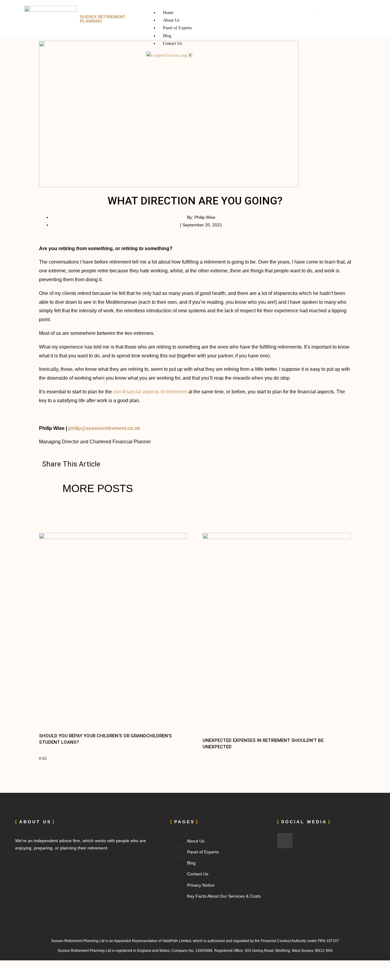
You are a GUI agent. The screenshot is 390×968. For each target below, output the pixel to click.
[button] (121, 464)
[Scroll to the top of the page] (1, 964)
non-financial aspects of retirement (150, 391)
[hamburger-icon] (315, 9)
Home (168, 12)
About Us (171, 20)
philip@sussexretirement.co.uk (104, 428)
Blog (167, 36)
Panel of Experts (177, 28)
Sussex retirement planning (103, 18)
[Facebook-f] (284, 840)
